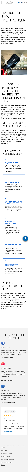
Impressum (4, 450)
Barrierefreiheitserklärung (7, 459)
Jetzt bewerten (8, 431)
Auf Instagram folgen (7, 380)
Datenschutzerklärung (6, 453)
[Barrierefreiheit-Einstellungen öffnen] (25, 238)
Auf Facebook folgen (7, 357)
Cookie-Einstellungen (6, 462)
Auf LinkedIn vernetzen (8, 402)
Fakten (3, 465)
